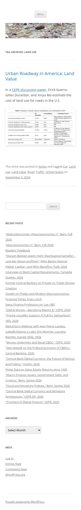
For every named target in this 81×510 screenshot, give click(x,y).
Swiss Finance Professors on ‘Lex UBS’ (30, 304)
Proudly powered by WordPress (25, 502)
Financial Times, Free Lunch (23, 299)
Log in (9, 458)
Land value (18, 172)
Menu (40, 14)
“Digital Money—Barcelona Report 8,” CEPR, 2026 (37, 310)
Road (30, 172)
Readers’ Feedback (17, 250)
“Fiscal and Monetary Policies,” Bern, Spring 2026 (37, 386)
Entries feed (13, 464)
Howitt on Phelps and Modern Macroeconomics (37, 294)
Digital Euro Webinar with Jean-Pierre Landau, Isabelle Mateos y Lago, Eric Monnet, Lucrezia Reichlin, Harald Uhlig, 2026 (35, 331)
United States (54, 172)
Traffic (40, 172)
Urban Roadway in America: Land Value (39, 76)
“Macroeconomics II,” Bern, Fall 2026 (29, 245)
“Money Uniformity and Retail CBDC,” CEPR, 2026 (37, 342)
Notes (42, 166)
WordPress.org (15, 475)
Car (65, 166)
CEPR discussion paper (29, 90)
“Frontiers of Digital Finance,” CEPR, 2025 (32, 402)
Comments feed (16, 469)
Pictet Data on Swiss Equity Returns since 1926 (36, 369)
